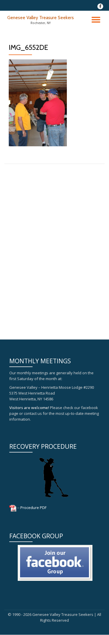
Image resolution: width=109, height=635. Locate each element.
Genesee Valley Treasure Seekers (40, 17)
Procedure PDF (33, 507)
